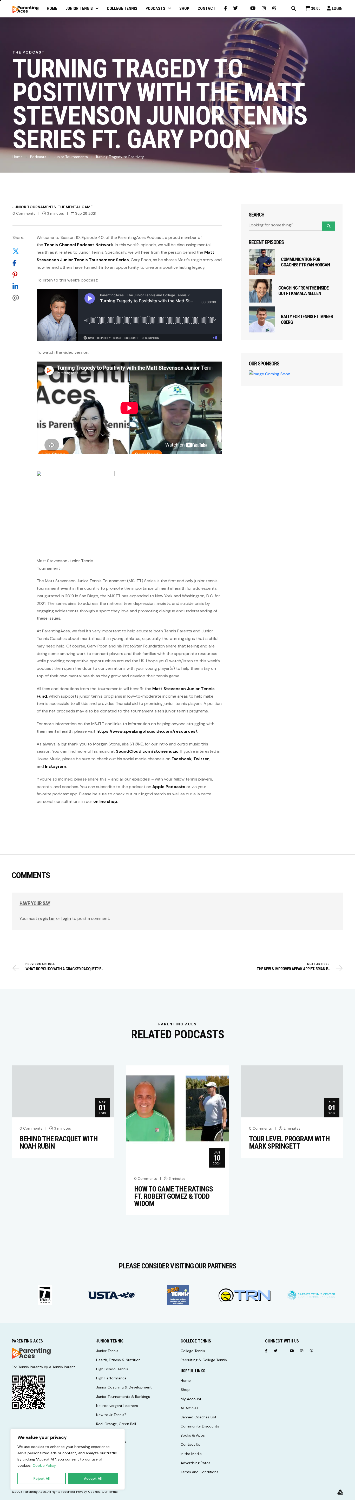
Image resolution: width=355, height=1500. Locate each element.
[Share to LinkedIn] (18, 286)
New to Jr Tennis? (111, 1414)
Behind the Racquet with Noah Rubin (58, 1142)
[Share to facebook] (18, 263)
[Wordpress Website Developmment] (340, 1492)
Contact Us (190, 1444)
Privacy (81, 1492)
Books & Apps (193, 1435)
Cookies (94, 1492)
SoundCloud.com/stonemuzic (147, 751)
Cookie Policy (44, 1465)
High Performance (111, 1378)
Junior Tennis (107, 1350)
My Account (191, 1399)
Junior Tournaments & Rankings (123, 1396)
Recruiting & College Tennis (204, 1360)
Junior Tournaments (71, 156)
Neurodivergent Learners (117, 1405)
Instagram (55, 766)
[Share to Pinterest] (18, 274)
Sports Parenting (110, 1433)
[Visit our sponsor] (45, 1295)
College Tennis (193, 1350)
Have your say (34, 903)
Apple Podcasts (168, 786)
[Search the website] (294, 8)
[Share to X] (18, 251)
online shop (105, 801)
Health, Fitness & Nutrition (118, 1360)
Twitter (201, 759)
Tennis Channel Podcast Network (78, 244)
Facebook (182, 759)
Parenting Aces (34, 1492)
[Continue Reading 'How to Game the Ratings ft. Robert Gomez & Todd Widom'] (177, 1116)
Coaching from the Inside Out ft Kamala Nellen (303, 290)
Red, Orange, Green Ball (116, 1424)
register (46, 918)
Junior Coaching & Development (124, 1387)
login (66, 918)
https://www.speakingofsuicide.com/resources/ (146, 731)
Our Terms (110, 1492)
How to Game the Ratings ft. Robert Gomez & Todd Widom (173, 1196)
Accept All (93, 1478)
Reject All (42, 1478)
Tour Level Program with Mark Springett (289, 1142)
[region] (67, 1459)
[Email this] (18, 298)
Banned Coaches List (198, 1417)
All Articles (189, 1408)
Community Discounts (200, 1426)
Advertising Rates (195, 1462)
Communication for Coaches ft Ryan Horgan (305, 262)
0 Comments (23, 213)
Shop (185, 1389)
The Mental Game (75, 207)
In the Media (191, 1453)
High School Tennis (112, 1369)
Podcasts (38, 156)
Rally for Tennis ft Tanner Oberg (307, 319)
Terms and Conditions (199, 1472)
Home (17, 156)
